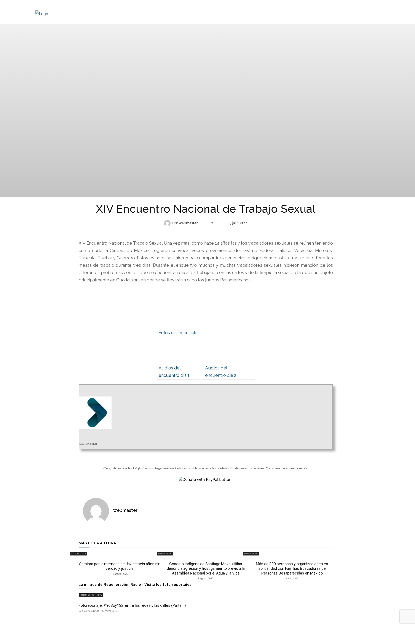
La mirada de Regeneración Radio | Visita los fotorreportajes (135, 584)
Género (205, 232)
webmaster (188, 223)
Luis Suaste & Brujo (89, 610)
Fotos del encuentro (179, 332)
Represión (165, 553)
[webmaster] (168, 223)
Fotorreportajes (91, 595)
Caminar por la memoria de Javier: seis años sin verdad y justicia (119, 566)
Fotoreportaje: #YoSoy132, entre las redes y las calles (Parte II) (132, 605)
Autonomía (78, 553)
